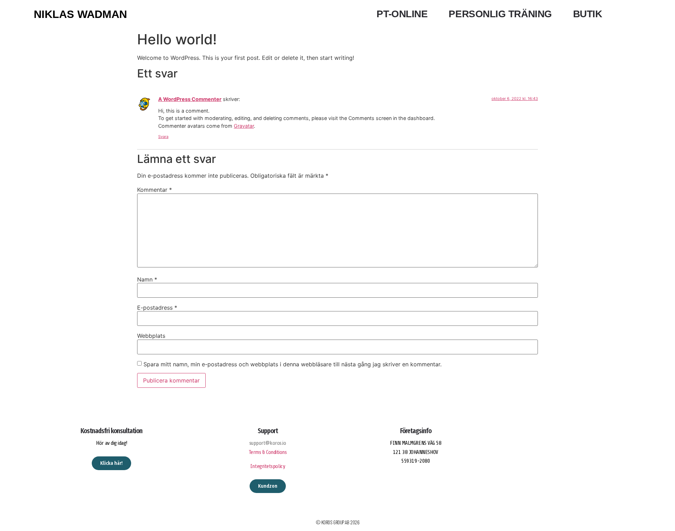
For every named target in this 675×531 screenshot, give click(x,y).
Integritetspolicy (267, 466)
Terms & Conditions (268, 452)
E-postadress (157, 307)
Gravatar (244, 126)
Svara (163, 136)
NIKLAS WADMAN (80, 14)
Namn (147, 279)
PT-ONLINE (402, 13)
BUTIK (587, 13)
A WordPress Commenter (189, 99)
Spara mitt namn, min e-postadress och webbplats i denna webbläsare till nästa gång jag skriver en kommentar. (292, 364)
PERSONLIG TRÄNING (500, 13)
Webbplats (151, 336)
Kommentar (154, 189)
